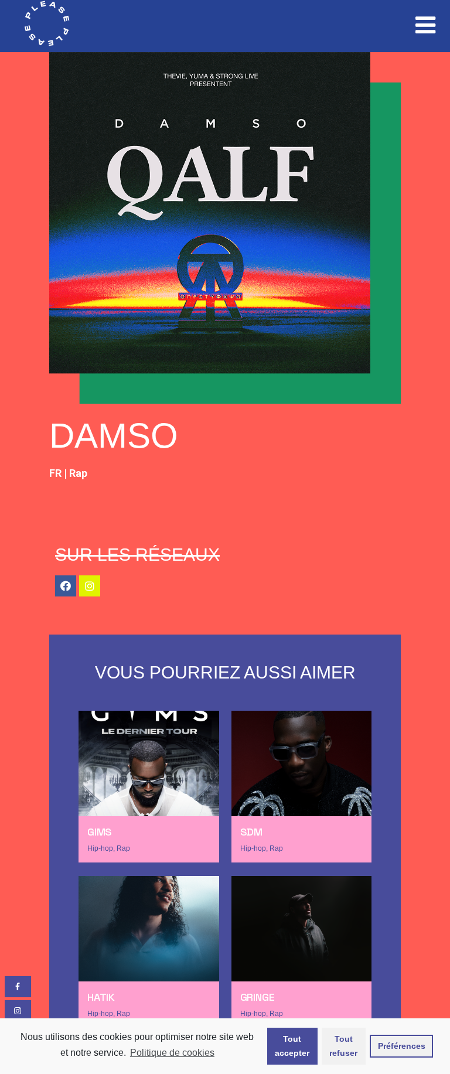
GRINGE (257, 997)
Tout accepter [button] (292, 1046)
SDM (251, 831)
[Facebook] (65, 585)
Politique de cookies (172, 1053)
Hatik (101, 997)
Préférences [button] (401, 1046)
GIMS (99, 831)
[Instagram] (89, 585)
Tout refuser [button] (343, 1046)
